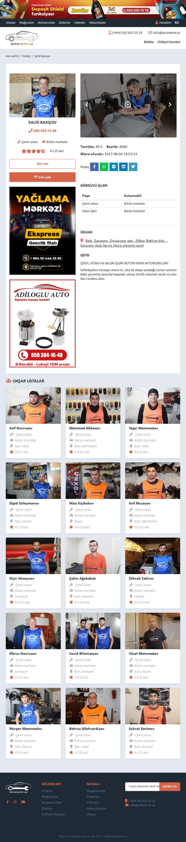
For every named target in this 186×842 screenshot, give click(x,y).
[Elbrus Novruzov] (33, 630)
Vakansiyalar (97, 23)
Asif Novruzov (20, 428)
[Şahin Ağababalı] (93, 555)
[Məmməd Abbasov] (93, 405)
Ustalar (11, 23)
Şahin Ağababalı (82, 579)
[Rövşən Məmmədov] (33, 706)
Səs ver (42, 164)
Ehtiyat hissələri (169, 42)
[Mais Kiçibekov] (93, 480)
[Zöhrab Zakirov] (152, 555)
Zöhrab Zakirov (141, 579)
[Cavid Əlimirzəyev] (93, 630)
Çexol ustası (24, 435)
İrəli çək (44, 177)
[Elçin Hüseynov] (33, 555)
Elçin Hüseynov (21, 579)
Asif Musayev (140, 503)
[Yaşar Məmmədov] (152, 405)
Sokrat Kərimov (142, 729)
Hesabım (165, 23)
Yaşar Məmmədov (143, 428)
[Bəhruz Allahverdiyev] (93, 706)
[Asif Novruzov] (33, 405)
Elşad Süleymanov (24, 503)
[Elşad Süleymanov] (33, 480)
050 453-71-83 (45, 131)
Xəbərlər (64, 23)
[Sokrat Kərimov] (152, 706)
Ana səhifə (12, 56)
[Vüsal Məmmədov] (152, 630)
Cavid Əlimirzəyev (84, 654)
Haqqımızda (95, 791)
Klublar (149, 42)
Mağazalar (26, 23)
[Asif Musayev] (152, 480)
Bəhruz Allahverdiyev (86, 729)
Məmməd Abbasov (84, 428)
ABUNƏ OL (170, 786)
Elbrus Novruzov (23, 654)
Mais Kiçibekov (81, 503)
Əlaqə (91, 814)
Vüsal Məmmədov (143, 654)
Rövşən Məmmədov (25, 729)
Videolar (79, 23)
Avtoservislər (46, 23)
